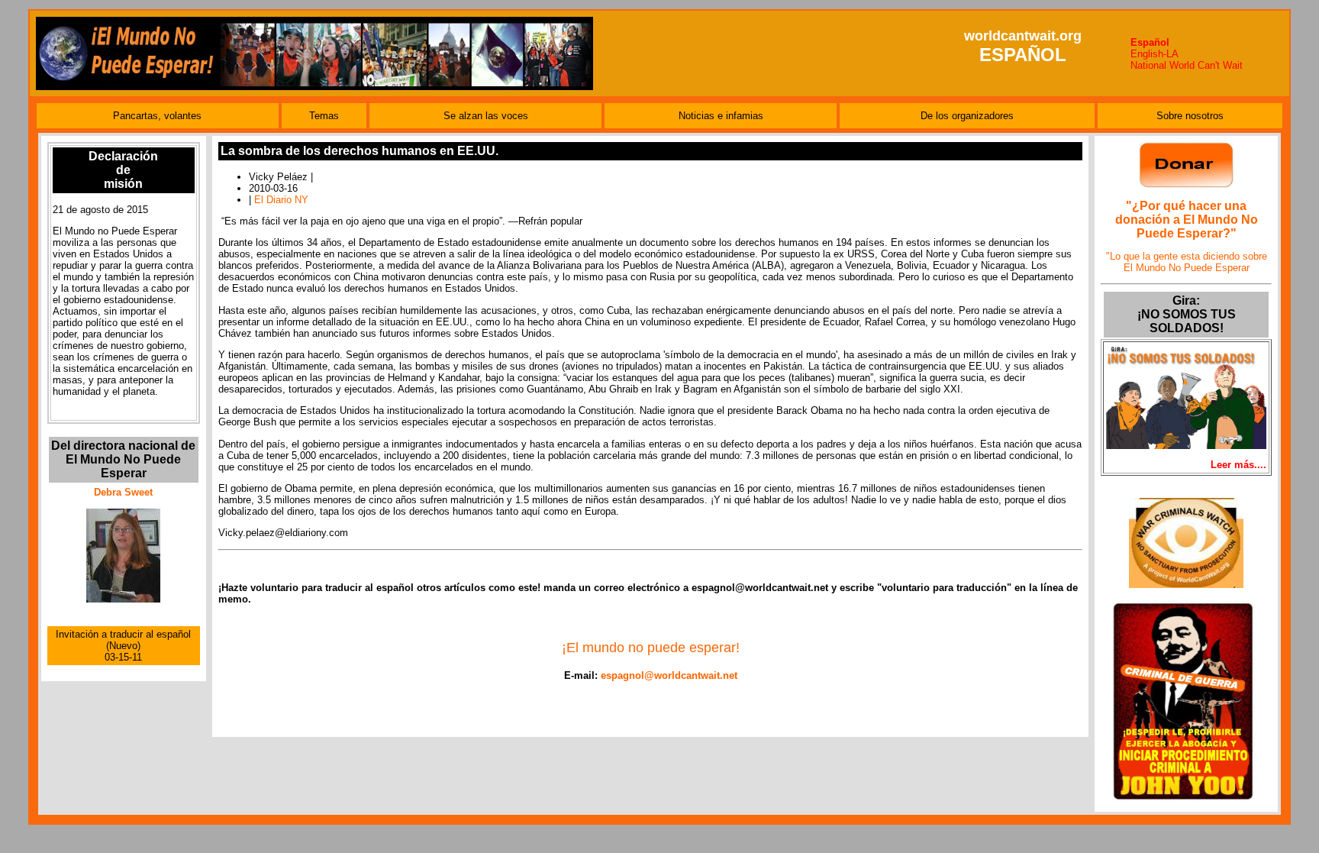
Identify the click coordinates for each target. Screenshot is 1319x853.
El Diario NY (281, 199)
